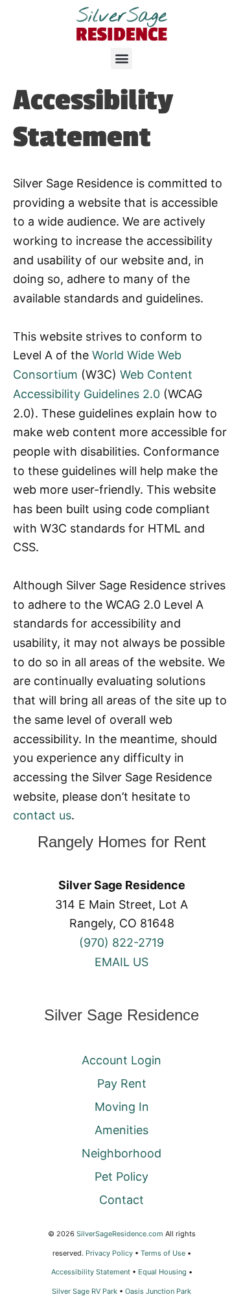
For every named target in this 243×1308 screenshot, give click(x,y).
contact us (42, 815)
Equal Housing (162, 1271)
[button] (121, 58)
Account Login (121, 1060)
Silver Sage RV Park (84, 1291)
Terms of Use (163, 1253)
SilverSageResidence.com (119, 1233)
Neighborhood (121, 1153)
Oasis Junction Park (158, 1291)
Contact (121, 1200)
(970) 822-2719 (121, 942)
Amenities (121, 1130)
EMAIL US (121, 962)
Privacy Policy (109, 1253)
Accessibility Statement (90, 1271)
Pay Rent (121, 1083)
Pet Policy (121, 1176)
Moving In (122, 1106)
